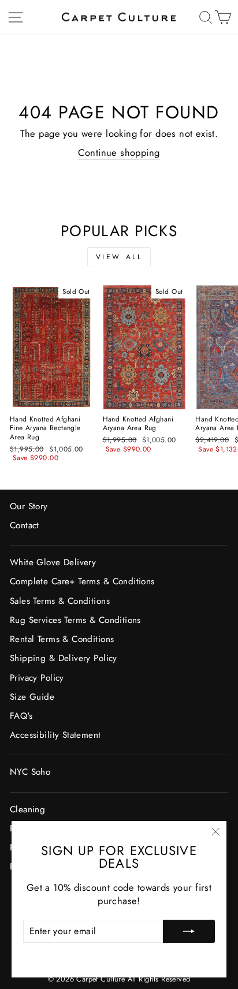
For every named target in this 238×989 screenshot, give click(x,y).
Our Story (29, 506)
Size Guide (32, 697)
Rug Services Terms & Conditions (75, 620)
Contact (24, 525)
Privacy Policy (37, 677)
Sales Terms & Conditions (60, 601)
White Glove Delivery (53, 562)
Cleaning (27, 809)
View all (119, 257)
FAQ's (21, 716)
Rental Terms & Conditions (62, 639)
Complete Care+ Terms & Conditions (82, 581)
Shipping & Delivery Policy (63, 658)
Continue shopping (118, 152)
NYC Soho (30, 772)
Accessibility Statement (55, 735)
